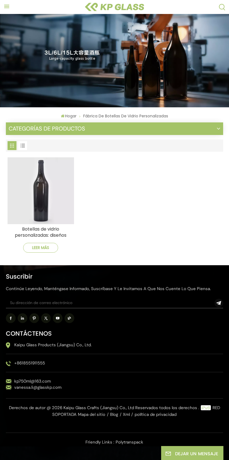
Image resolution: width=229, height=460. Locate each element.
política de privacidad (155, 414)
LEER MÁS (40, 247)
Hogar (71, 116)
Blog (114, 414)
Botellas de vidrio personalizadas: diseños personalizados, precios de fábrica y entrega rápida (40, 232)
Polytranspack (129, 442)
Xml (126, 414)
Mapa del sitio (91, 414)
